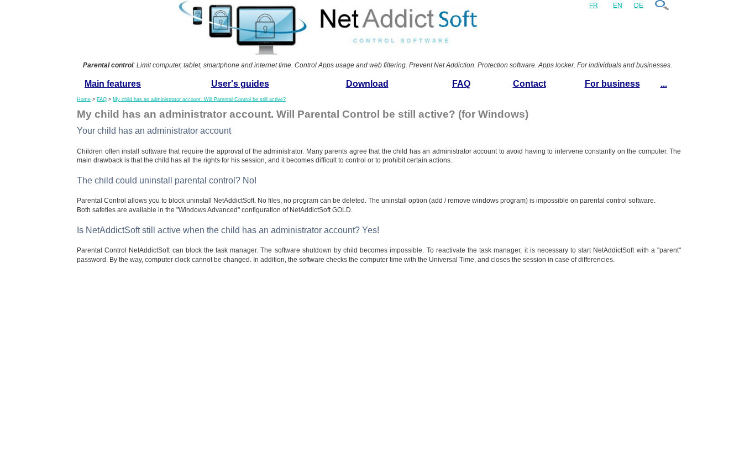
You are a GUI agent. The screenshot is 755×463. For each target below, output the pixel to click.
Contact (529, 83)
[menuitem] (112, 84)
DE (638, 5)
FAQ (461, 83)
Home (84, 99)
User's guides (240, 83)
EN (617, 5)
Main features (113, 83)
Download (367, 83)
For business (612, 83)
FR (593, 5)
